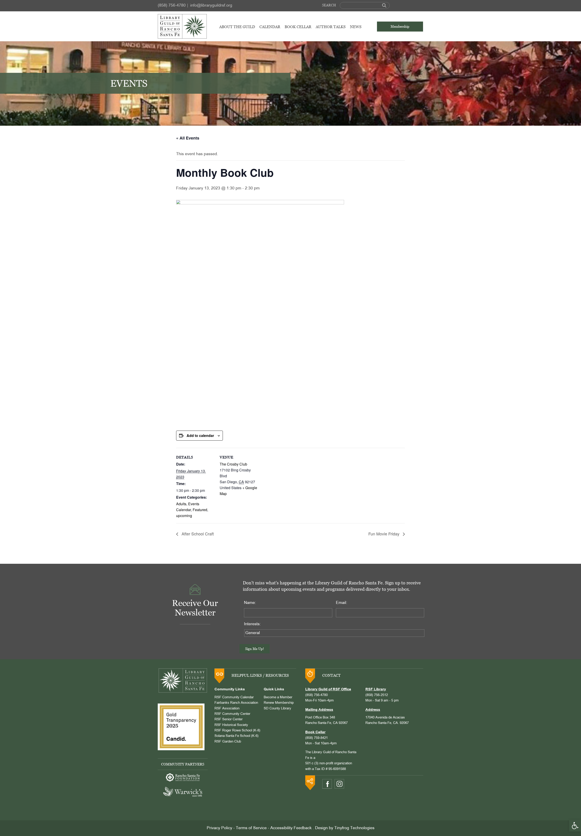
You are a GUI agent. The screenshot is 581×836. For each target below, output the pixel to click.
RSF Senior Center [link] (228, 719)
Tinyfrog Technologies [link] (354, 828)
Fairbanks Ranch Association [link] (236, 702)
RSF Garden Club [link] (227, 741)
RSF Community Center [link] (232, 714)
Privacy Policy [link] (219, 828)
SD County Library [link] (277, 708)
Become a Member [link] (278, 697)
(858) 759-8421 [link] (316, 738)
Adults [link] (181, 503)
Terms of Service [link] (251, 828)
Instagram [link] (339, 784)
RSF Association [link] (226, 708)
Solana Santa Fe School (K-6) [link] (236, 736)
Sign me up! (254, 649)
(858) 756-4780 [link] (172, 5)
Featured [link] (200, 509)
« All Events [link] (187, 138)
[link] (575, 825)
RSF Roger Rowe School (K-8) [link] (237, 730)
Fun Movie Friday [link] (384, 534)
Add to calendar (200, 435)
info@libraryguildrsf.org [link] (211, 5)
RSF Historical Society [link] (231, 725)
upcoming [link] (184, 515)
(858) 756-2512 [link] (376, 695)
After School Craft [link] (197, 534)
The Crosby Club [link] (233, 464)
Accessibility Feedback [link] (291, 828)
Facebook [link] (327, 784)
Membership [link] (400, 26)
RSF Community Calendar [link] (234, 697)
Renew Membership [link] (279, 702)
